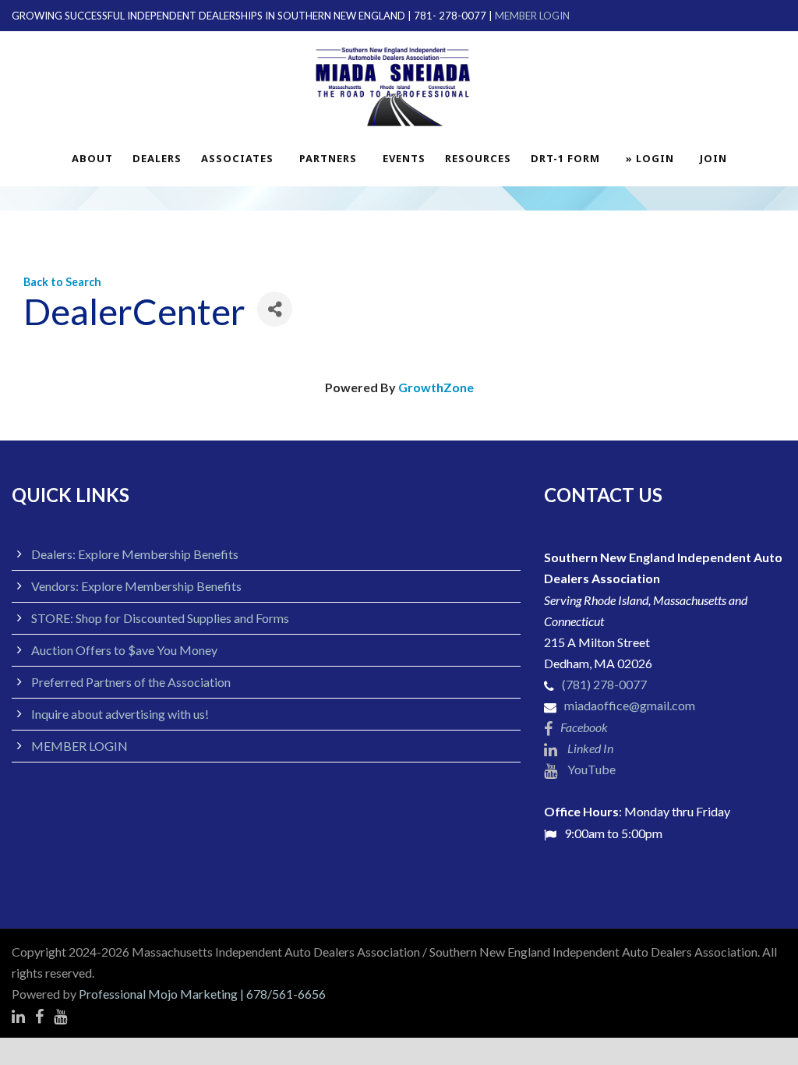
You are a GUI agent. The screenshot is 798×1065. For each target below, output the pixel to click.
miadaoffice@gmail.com (629, 705)
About (92, 158)
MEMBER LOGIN (532, 15)
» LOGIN (650, 158)
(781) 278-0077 (604, 684)
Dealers (157, 158)
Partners (328, 158)
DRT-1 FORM (565, 158)
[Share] (274, 309)
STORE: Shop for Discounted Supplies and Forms (160, 617)
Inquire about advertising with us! (120, 713)
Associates (237, 158)
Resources (478, 158)
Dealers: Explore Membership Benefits (134, 554)
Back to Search (62, 281)
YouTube (590, 769)
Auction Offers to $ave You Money (124, 649)
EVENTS (404, 158)
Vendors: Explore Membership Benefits (136, 585)
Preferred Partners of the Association (131, 681)
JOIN (713, 158)
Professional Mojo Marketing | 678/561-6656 (202, 993)
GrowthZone (436, 387)
